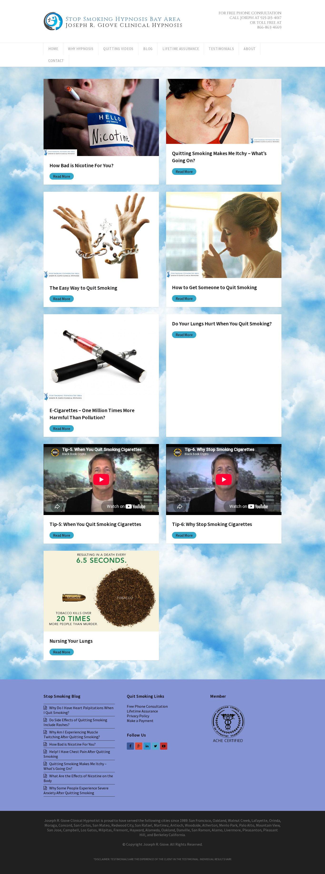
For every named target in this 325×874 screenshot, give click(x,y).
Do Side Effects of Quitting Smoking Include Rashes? (75, 722)
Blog (148, 48)
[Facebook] (130, 746)
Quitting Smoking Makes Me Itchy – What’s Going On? (75, 766)
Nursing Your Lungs (71, 641)
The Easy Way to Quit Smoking (83, 288)
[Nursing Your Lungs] (101, 591)
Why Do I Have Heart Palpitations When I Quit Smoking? (78, 710)
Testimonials (221, 48)
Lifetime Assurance (180, 48)
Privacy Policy (138, 715)
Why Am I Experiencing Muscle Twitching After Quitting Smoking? (72, 734)
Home (53, 48)
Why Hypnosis (81, 48)
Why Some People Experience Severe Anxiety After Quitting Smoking (76, 790)
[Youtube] (163, 746)
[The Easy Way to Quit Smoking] (101, 235)
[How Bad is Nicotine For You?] (101, 117)
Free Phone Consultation (147, 706)
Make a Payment (140, 720)
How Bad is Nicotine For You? (81, 165)
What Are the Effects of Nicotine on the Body (78, 778)
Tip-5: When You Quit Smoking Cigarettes (95, 524)
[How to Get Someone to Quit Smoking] (223, 235)
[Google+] (138, 746)
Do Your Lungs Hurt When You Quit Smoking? (222, 323)
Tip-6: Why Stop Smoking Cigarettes (212, 524)
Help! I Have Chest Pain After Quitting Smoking (77, 754)
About (250, 48)
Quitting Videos (118, 48)
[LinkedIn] (147, 746)
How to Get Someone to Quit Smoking (214, 287)
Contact (56, 60)
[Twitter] (155, 746)
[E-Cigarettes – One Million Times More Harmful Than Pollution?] (101, 357)
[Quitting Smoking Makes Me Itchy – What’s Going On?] (223, 111)
